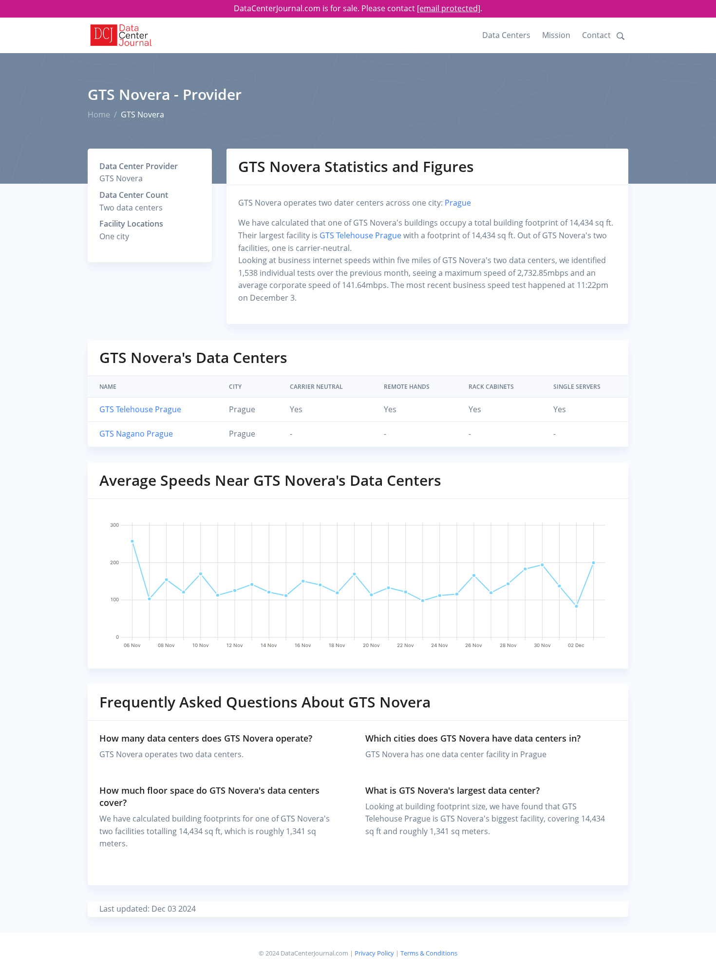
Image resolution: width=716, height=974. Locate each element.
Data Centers (506, 35)
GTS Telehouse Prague (360, 235)
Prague (458, 202)
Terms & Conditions (428, 953)
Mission (556, 35)
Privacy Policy (374, 953)
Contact (596, 35)
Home (99, 114)
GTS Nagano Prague (136, 433)
